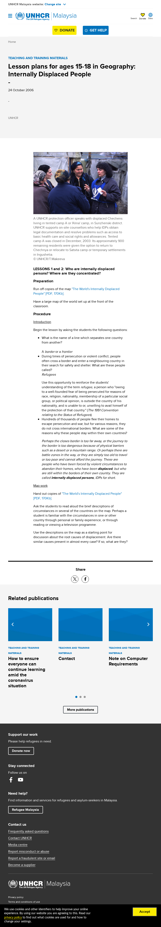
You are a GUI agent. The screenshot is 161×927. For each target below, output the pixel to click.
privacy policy (13, 917)
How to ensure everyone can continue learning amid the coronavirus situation (26, 672)
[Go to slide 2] (81, 698)
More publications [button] (80, 709)
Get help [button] (99, 30)
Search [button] (134, 18)
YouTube (20, 779)
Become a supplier (21, 865)
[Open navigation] (10, 16)
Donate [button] (142, 18)
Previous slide (12, 624)
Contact (66, 658)
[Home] (29, 16)
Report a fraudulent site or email (31, 858)
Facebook (11, 779)
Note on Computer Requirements (128, 661)
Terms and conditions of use (24, 902)
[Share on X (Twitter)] (74, 579)
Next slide (148, 624)
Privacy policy (15, 897)
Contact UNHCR (20, 838)
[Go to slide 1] (77, 698)
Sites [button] (150, 18)
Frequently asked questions (28, 831)
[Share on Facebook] (85, 579)
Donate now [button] (21, 750)
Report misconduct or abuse (28, 851)
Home (12, 42)
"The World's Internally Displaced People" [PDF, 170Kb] (76, 291)
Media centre (17, 844)
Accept (144, 911)
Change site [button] (53, 4)
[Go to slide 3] (86, 698)
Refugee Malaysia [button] (27, 809)
